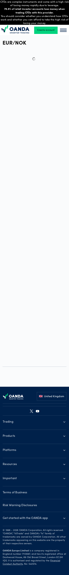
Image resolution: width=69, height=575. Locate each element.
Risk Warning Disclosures (20, 505)
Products (9, 436)
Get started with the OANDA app (25, 518)
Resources (10, 464)
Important (10, 478)
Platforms (9, 450)
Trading (8, 421)
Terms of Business (15, 492)
